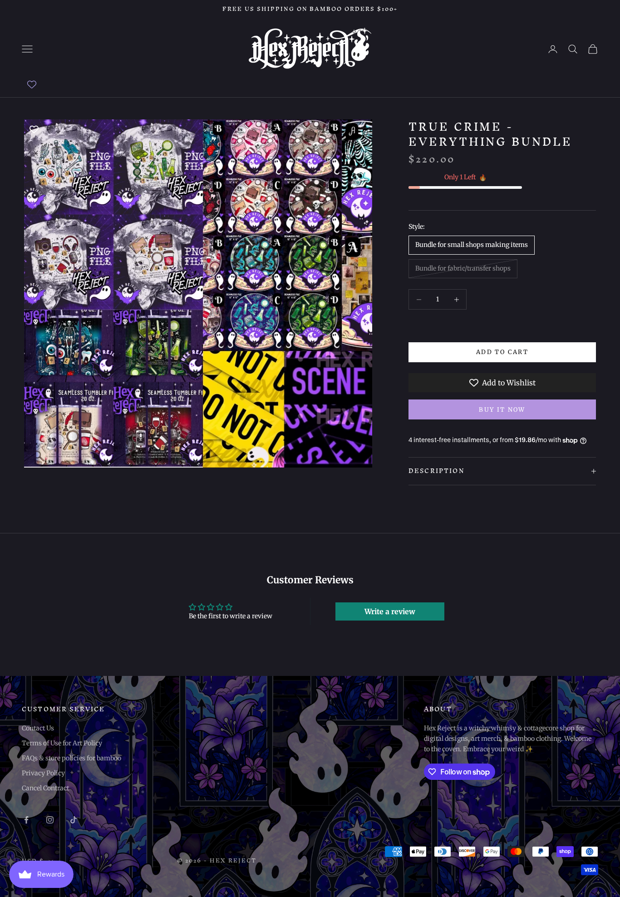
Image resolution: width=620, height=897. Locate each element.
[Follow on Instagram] (49, 819)
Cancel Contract (45, 788)
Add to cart (502, 352)
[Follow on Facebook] (26, 819)
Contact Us (38, 728)
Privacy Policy (43, 773)
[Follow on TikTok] (73, 819)
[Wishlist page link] (31, 84)
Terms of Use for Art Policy (62, 743)
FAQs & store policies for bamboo (71, 758)
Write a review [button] (389, 611)
